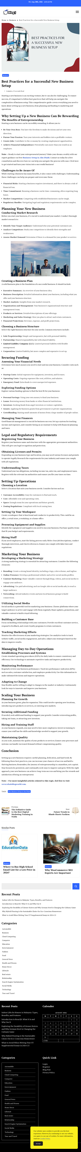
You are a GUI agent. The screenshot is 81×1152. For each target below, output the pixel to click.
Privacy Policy (49, 1072)
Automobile (6, 929)
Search (75, 886)
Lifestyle (5, 970)
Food (4, 955)
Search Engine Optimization (13, 982)
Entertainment (8, 948)
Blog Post (47, 1069)
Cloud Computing (9, 936)
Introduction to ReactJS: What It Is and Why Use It (21, 904)
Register (46, 1067)
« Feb (45, 1040)
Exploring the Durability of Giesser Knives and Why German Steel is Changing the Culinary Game (39, 907)
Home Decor (7, 967)
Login (45, 1064)
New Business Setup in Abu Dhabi (19, 792)
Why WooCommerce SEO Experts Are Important (59, 871)
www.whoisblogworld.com (14, 784)
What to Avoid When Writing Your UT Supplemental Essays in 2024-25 (29, 915)
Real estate (6, 974)
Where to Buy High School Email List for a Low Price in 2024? (19, 869)
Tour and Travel (8, 993)
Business (5, 75)
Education (6, 944)
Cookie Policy (45, 1138)
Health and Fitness (9, 963)
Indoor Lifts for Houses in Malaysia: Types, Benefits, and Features (27, 900)
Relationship (7, 978)
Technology (6, 989)
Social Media (7, 986)
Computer (6, 940)
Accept (38, 1143)
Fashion (5, 951)
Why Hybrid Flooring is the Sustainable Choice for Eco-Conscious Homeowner (31, 911)
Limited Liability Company (15, 343)
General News (7, 959)
